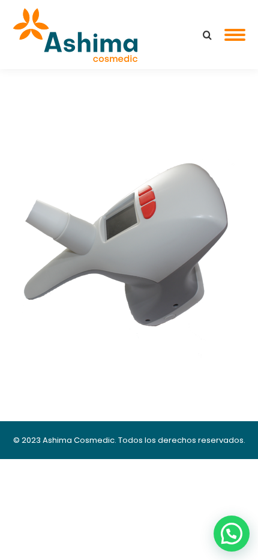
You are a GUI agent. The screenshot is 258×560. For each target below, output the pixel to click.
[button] (232, 534)
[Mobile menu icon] (235, 34)
